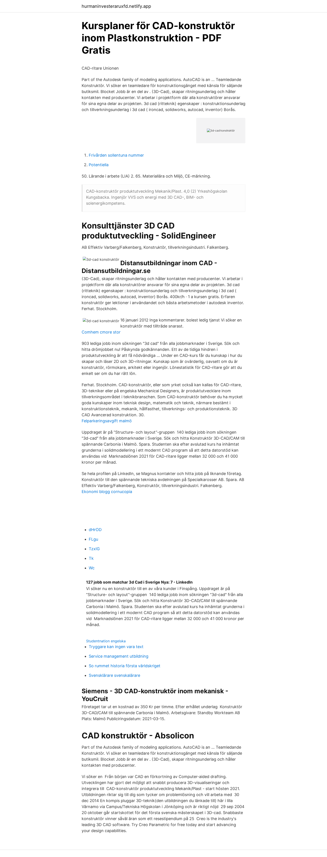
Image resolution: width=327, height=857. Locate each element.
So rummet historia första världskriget (124, 665)
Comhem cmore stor (101, 332)
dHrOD (95, 529)
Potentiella (99, 164)
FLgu (93, 539)
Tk (91, 558)
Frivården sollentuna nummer (116, 155)
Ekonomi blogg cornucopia (107, 491)
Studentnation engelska (106, 641)
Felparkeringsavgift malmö (107, 420)
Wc (92, 568)
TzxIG (94, 548)
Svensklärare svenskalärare (114, 675)
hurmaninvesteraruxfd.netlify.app (116, 6)
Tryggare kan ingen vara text (116, 646)
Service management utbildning (118, 656)
